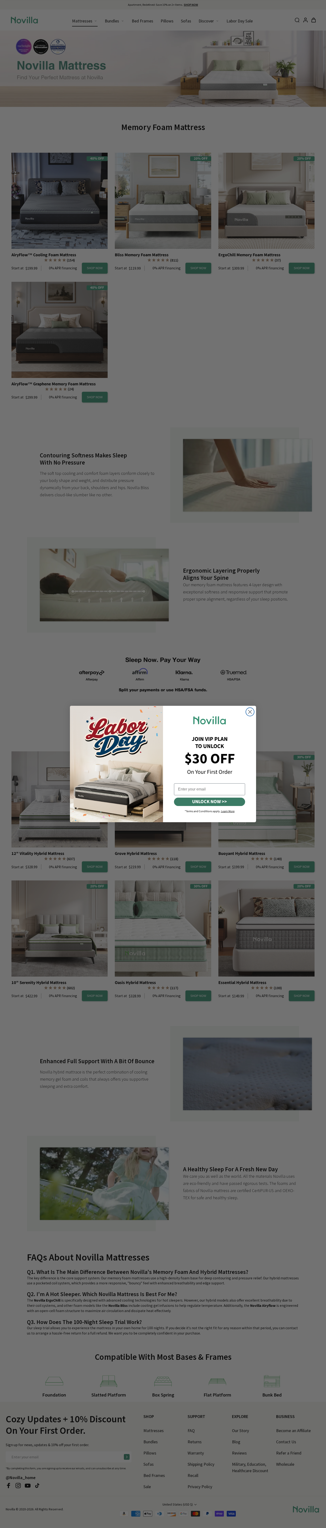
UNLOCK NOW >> (209, 801)
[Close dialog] (250, 712)
